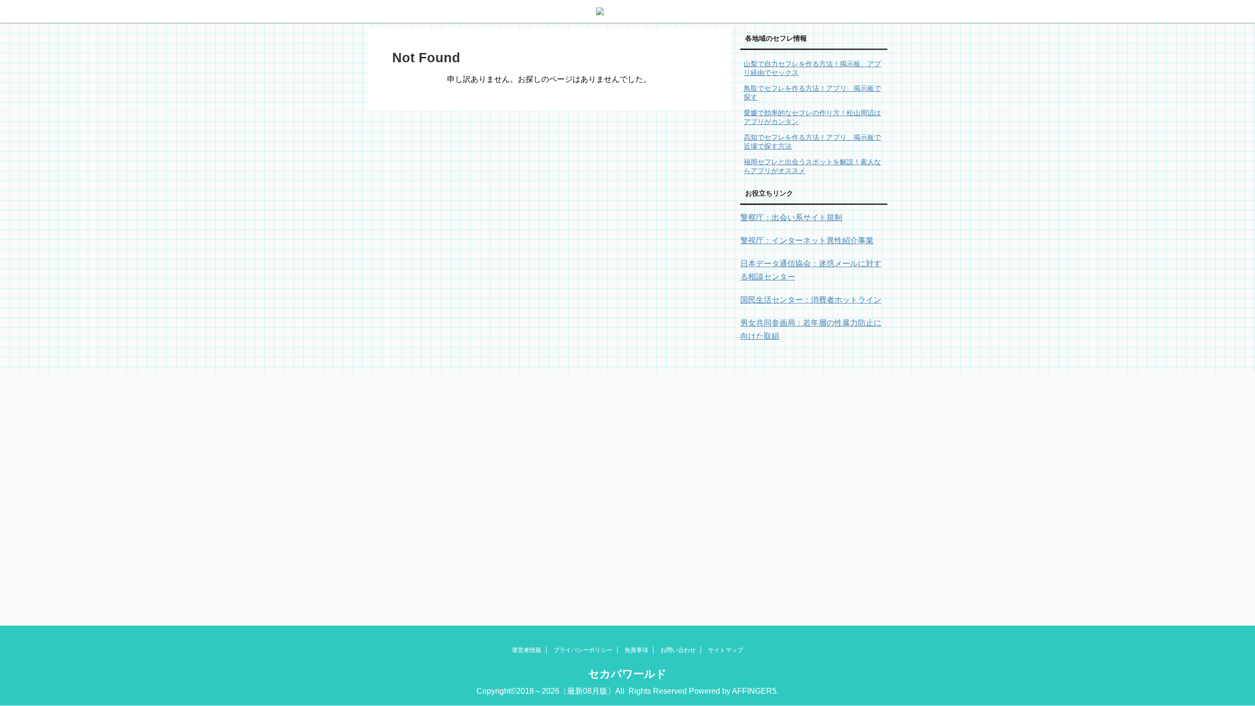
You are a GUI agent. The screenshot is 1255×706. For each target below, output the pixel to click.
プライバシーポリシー (582, 650)
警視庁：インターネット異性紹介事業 (807, 240)
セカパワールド (627, 674)
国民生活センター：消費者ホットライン (810, 300)
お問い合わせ (678, 650)
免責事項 (636, 650)
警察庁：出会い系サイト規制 (791, 217)
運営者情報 (526, 650)
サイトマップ (725, 650)
